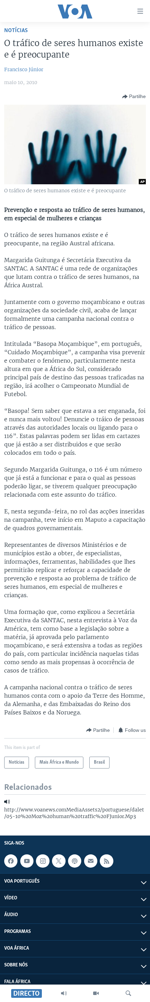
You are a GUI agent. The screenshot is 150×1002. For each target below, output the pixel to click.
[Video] (95, 993)
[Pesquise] (128, 993)
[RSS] (106, 861)
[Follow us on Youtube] (26, 861)
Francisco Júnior (23, 69)
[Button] (134, 96)
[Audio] (63, 993)
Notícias (16, 31)
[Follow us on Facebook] (10, 861)
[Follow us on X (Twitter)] (58, 861)
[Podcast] (74, 861)
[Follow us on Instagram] (42, 861)
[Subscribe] (90, 861)
